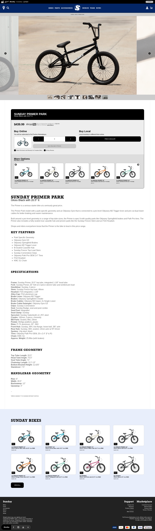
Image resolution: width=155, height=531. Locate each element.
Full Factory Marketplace (129, 517)
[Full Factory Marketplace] (2, 1)
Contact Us (131, 504)
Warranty (131, 506)
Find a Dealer (110, 139)
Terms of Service (147, 510)
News (98, 8)
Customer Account (147, 504)
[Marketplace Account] (147, 8)
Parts (57, 8)
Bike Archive (130, 511)
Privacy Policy (148, 508)
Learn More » (50, 125)
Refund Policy (148, 506)
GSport (150, 518)
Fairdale (142, 518)
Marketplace (144, 501)
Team (92, 8)
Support (149, 1)
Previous (15, 164)
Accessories (67, 8)
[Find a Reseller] (3, 8)
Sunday (72, 14)
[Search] (7, 8)
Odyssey (131, 518)
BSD (150, 520)
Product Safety (129, 508)
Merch (85, 8)
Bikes (51, 8)
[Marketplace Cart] (151, 8)
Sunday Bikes (26, 420)
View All (17, 485)
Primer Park (81, 14)
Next (138, 164)
